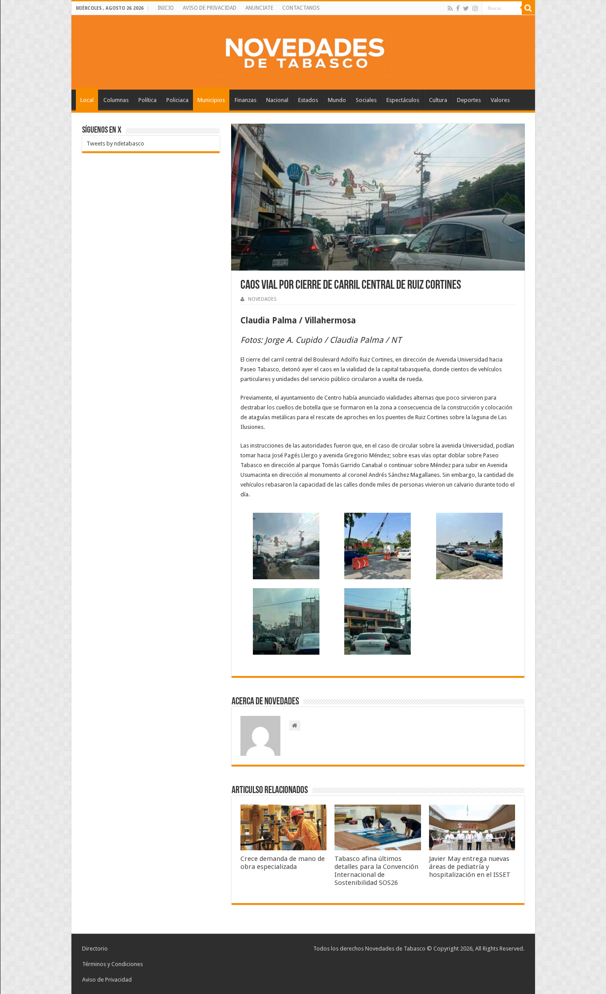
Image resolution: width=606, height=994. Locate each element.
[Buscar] (528, 8)
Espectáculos (402, 100)
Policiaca (177, 100)
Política (147, 100)
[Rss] (450, 8)
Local (87, 100)
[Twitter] (466, 8)
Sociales (366, 100)
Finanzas (245, 100)
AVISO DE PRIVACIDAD (209, 8)
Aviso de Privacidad (107, 979)
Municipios (211, 100)
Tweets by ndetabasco (115, 143)
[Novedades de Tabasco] (303, 50)
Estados (308, 100)
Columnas (116, 100)
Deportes (469, 100)
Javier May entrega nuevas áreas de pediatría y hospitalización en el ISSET (470, 867)
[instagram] (475, 8)
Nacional (277, 100)
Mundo (337, 100)
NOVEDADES (262, 299)
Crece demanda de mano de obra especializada (282, 863)
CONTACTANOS (301, 8)
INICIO (165, 8)
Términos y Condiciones (112, 964)
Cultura (438, 100)
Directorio (95, 948)
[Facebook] (457, 8)
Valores (500, 100)
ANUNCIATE (259, 8)
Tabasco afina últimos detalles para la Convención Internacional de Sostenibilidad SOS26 (376, 871)
